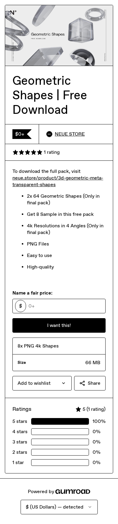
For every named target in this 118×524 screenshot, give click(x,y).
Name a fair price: (32, 293)
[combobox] (42, 383)
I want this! (59, 325)
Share (94, 383)
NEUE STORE (70, 134)
